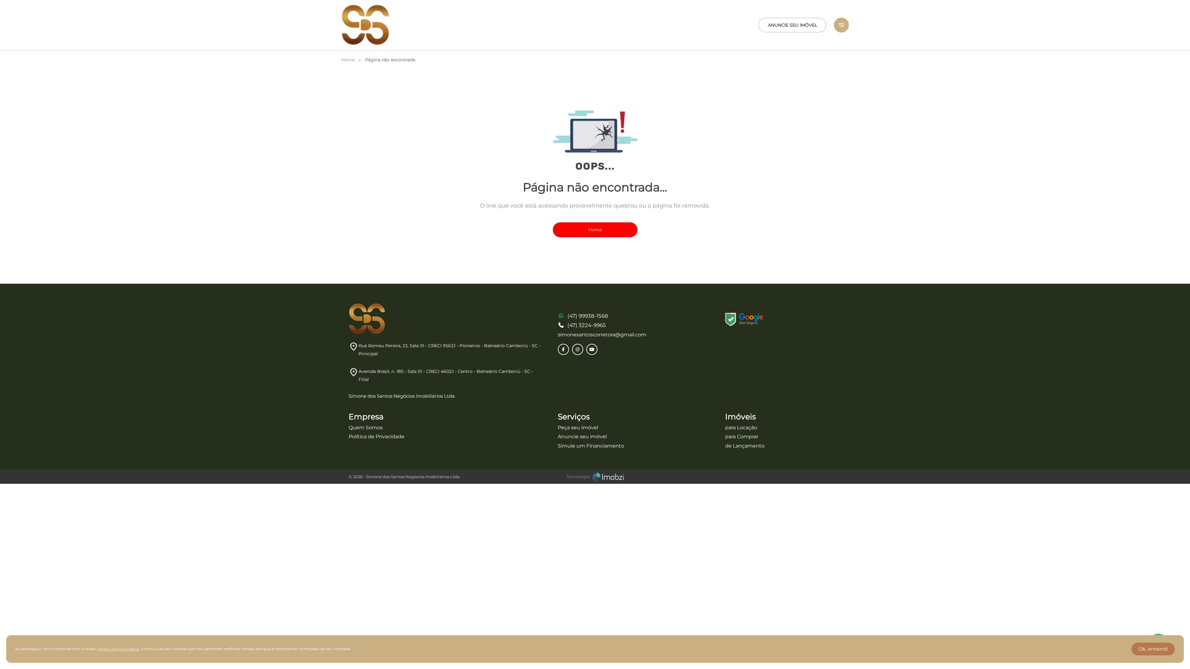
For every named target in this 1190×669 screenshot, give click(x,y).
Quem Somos (366, 428)
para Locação (741, 428)
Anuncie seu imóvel (582, 436)
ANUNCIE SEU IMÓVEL (792, 25)
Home (595, 230)
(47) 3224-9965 (586, 325)
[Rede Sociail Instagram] (577, 349)
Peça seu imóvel (578, 428)
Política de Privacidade (376, 436)
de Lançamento (745, 446)
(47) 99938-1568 (587, 316)
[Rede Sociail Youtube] (592, 349)
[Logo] (365, 25)
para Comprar (741, 436)
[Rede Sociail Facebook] (563, 349)
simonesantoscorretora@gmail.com (602, 335)
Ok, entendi (1153, 649)
